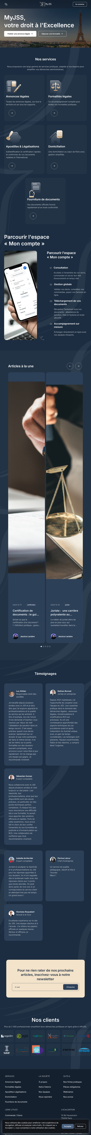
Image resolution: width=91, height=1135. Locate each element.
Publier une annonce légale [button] (19, 34)
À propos (43, 1082)
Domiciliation (56, 146)
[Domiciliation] (54, 166)
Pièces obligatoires (71, 1087)
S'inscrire (71, 987)
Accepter (67, 1126)
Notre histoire (45, 1087)
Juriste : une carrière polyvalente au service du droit (64, 614)
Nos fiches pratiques (72, 1082)
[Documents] (33, 216)
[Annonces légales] (12, 113)
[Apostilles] (12, 166)
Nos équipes (44, 1092)
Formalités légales (60, 96)
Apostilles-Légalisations (15, 1092)
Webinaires (68, 1092)
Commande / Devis (13, 1115)
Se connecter (79, 4)
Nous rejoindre (45, 1097)
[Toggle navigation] (6, 4)
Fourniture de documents (43, 199)
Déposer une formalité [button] (51, 34)
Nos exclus (68, 1097)
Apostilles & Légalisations (22, 146)
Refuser (80, 1126)
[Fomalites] (54, 113)
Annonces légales (17, 96)
